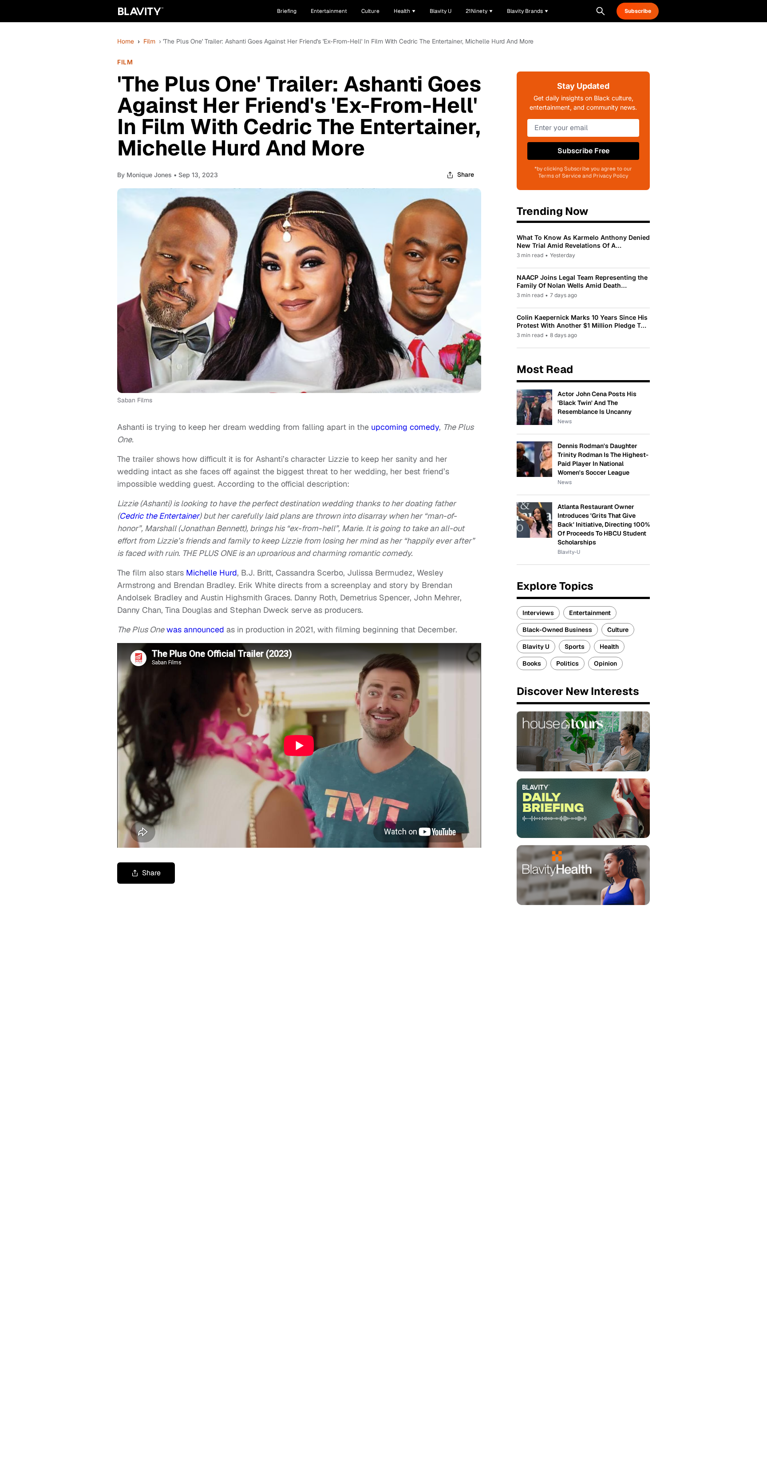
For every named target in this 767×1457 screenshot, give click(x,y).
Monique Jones (149, 175)
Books (531, 663)
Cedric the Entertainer (159, 516)
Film (149, 41)
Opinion (605, 663)
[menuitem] (405, 11)
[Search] (600, 11)
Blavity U (536, 647)
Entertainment (590, 613)
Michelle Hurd (211, 573)
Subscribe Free (583, 150)
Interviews (538, 613)
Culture (618, 630)
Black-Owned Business (557, 630)
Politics (567, 663)
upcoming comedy (405, 427)
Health (609, 647)
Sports (575, 647)
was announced (195, 629)
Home (125, 41)
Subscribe (638, 11)
